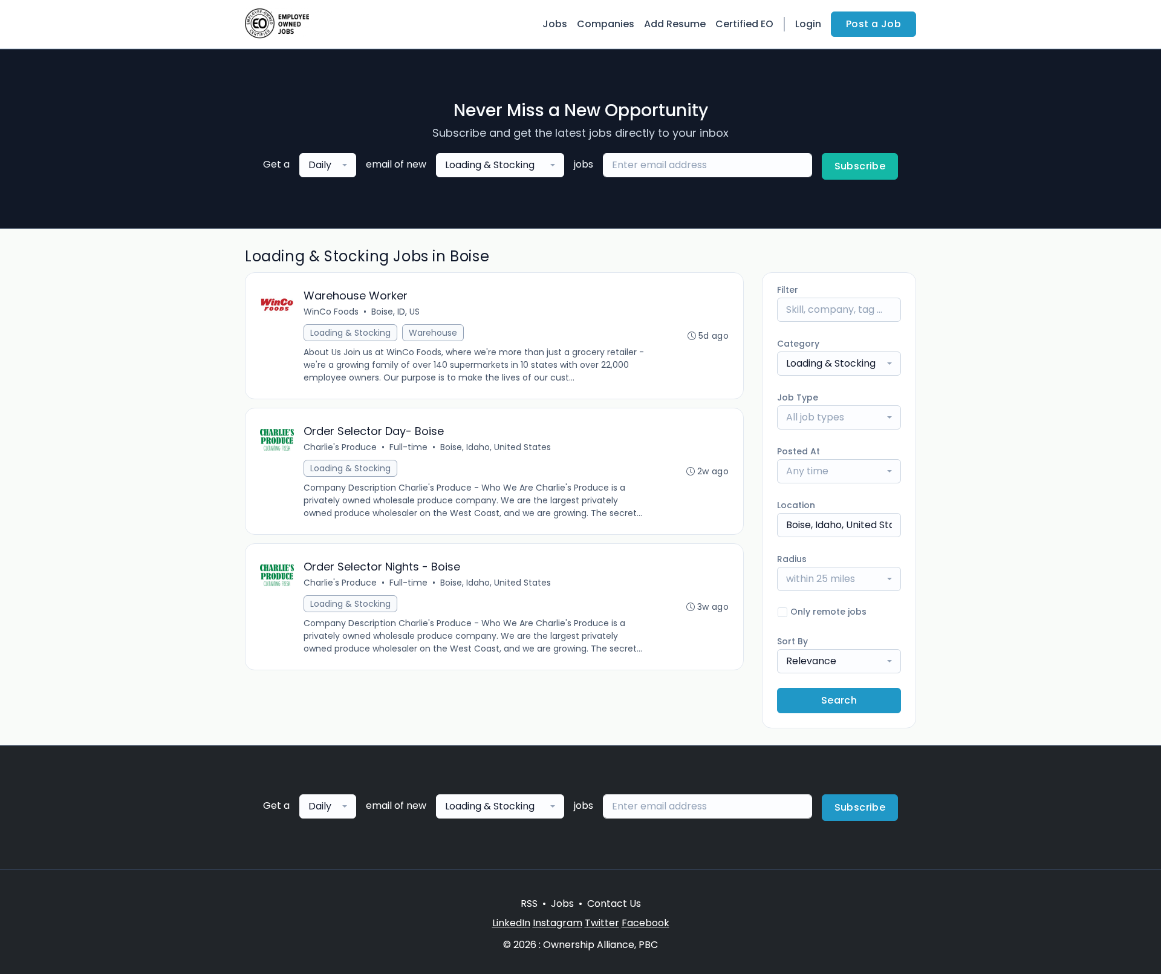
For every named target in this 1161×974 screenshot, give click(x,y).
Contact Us (614, 903)
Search (839, 700)
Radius (792, 559)
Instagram (557, 923)
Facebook (645, 923)
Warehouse (433, 333)
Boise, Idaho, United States (495, 447)
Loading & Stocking (350, 333)
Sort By (792, 641)
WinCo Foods (331, 312)
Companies (605, 24)
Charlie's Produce (340, 447)
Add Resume (675, 24)
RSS (529, 903)
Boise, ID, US (395, 312)
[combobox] (327, 165)
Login (808, 24)
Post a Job (873, 24)
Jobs (554, 24)
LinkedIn (511, 923)
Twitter (602, 923)
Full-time (408, 447)
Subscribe (860, 166)
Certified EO (744, 24)
